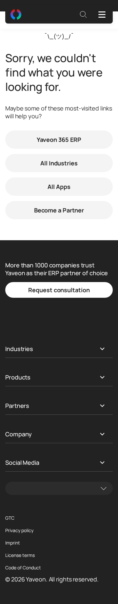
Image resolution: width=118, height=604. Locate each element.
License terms (20, 555)
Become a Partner (59, 210)
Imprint (12, 543)
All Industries (59, 163)
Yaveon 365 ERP (59, 139)
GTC (9, 518)
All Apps (59, 187)
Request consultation (58, 290)
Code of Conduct (23, 567)
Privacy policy (19, 530)
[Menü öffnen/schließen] (102, 14)
